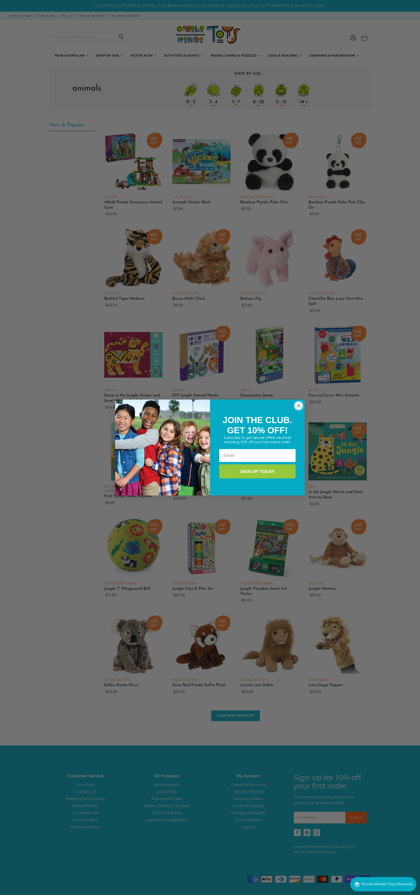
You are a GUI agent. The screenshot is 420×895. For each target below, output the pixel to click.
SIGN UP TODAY (257, 471)
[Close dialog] (298, 405)
